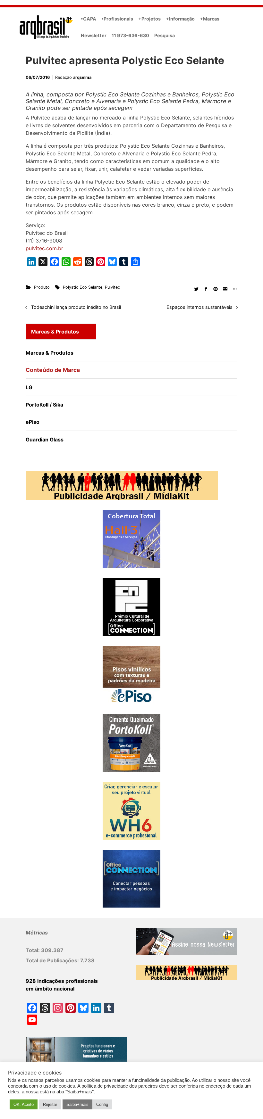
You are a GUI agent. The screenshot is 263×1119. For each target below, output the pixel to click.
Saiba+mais (77, 1104)
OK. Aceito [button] (23, 1104)
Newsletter (93, 35)
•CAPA (88, 18)
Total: (33, 950)
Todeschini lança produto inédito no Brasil (76, 307)
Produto (42, 287)
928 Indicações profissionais (62, 981)
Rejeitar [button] (50, 1104)
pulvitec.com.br (44, 248)
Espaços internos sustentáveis (199, 307)
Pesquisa (164, 35)
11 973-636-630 (130, 35)
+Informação (180, 18)
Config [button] (102, 1104)
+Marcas (209, 18)
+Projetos (149, 18)
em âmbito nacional (50, 988)
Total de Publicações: (53, 960)
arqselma (82, 77)
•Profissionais (117, 18)
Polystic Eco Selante (82, 287)
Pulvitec (112, 287)
